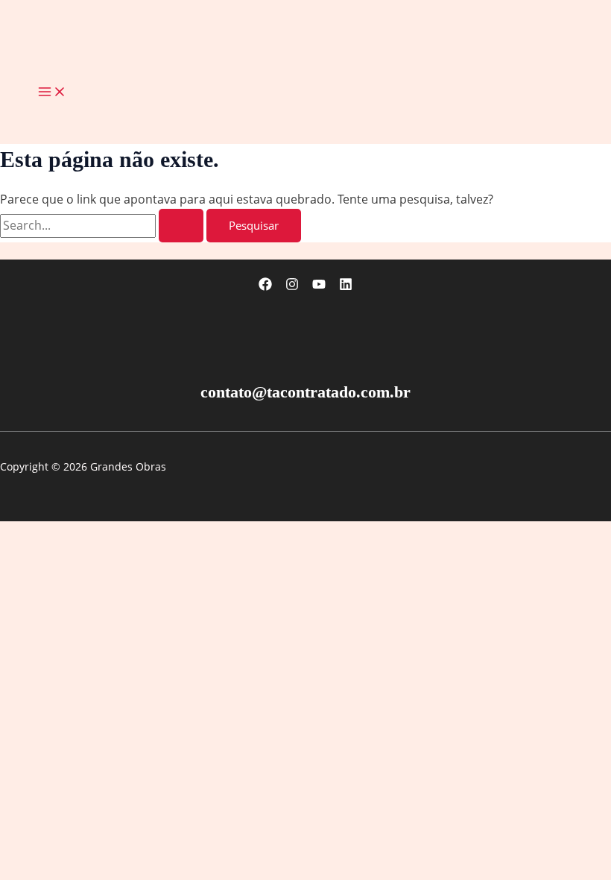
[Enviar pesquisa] (181, 225)
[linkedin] (345, 286)
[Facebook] (265, 286)
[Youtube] (319, 286)
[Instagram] (292, 286)
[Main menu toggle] (52, 92)
